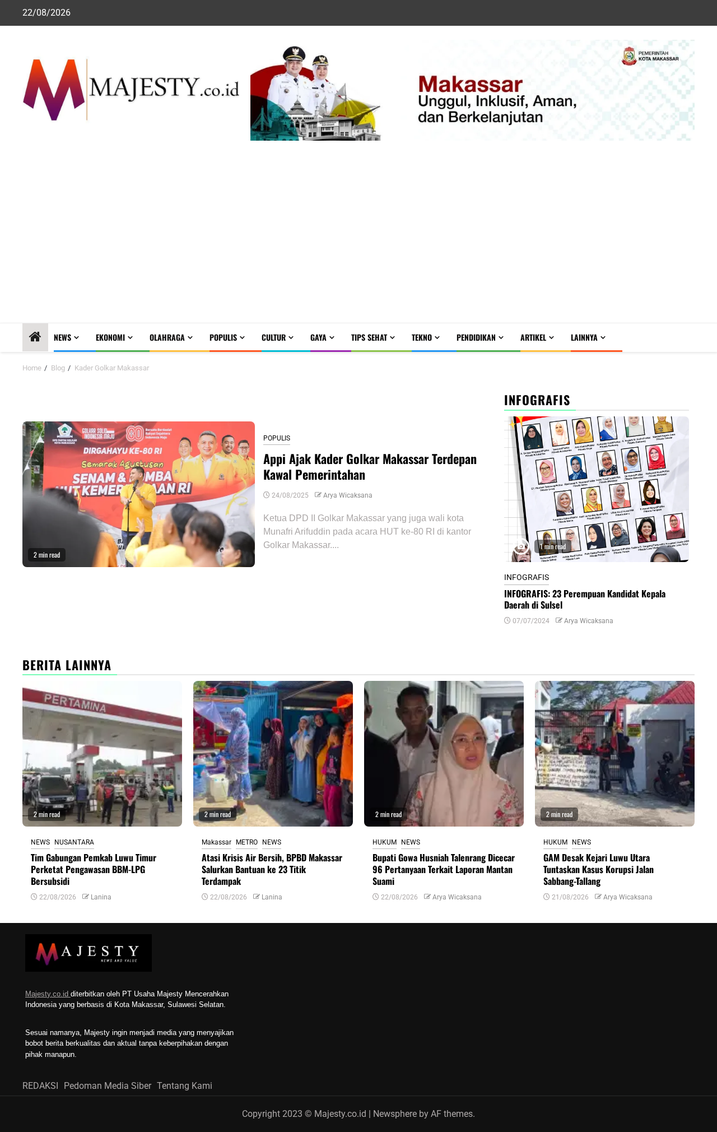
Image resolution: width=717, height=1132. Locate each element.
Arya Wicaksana (348, 495)
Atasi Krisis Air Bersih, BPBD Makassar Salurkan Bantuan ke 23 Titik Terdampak (272, 869)
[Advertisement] (358, 238)
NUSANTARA (74, 842)
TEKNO (422, 337)
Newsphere (395, 1113)
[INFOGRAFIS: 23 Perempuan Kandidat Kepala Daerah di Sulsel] (596, 489)
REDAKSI (40, 1085)
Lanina (101, 897)
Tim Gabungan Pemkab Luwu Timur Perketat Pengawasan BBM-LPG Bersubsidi (93, 869)
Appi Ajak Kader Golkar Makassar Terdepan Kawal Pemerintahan (370, 466)
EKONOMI (110, 337)
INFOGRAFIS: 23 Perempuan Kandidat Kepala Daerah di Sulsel (584, 599)
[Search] (686, 338)
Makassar (216, 842)
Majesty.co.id (48, 994)
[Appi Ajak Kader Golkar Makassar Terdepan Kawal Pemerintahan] (138, 494)
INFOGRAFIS (526, 577)
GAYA (318, 337)
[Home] (35, 338)
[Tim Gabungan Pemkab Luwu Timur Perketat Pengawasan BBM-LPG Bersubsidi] (102, 754)
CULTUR (274, 337)
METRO (247, 842)
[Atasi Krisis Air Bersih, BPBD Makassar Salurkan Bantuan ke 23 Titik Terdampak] (273, 754)
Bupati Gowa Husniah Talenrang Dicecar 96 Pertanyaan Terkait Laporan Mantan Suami (444, 869)
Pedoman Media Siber (107, 1085)
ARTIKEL (533, 337)
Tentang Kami (184, 1085)
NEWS (62, 337)
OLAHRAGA (167, 337)
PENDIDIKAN (476, 337)
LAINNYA (584, 337)
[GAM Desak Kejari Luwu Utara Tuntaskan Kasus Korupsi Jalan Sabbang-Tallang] (615, 754)
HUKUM (385, 842)
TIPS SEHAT (369, 337)
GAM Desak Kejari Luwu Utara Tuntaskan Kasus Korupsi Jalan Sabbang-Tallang (598, 869)
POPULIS (223, 337)
